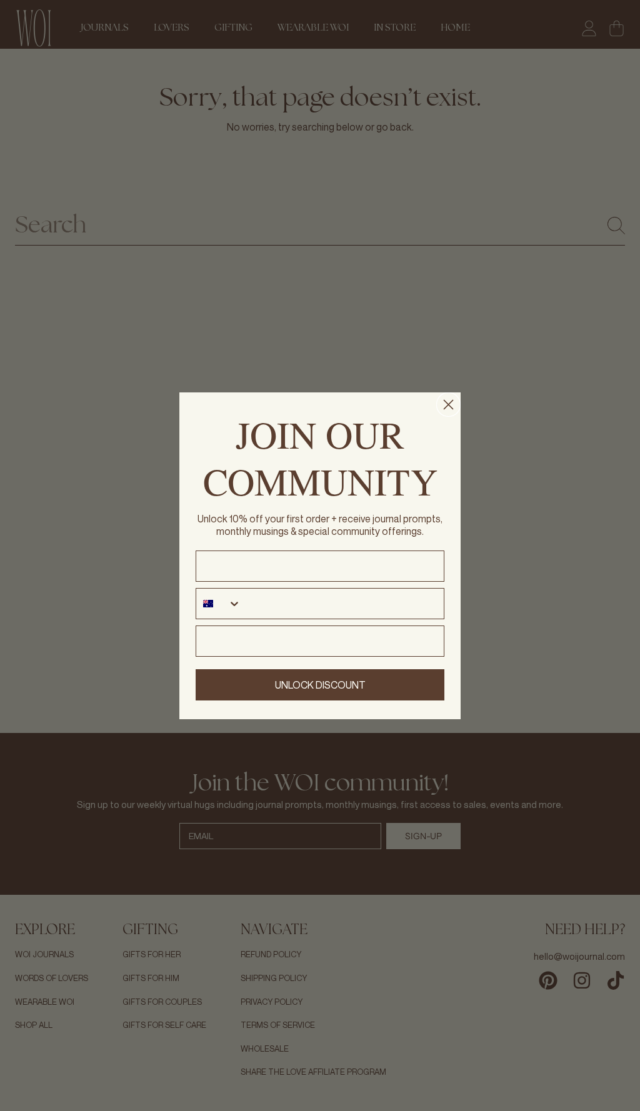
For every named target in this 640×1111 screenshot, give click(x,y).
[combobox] (218, 604)
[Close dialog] (448, 405)
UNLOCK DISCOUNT (320, 685)
